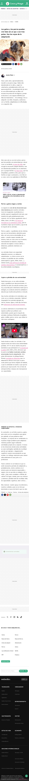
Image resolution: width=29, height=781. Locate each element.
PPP (2, 655)
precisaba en (13, 358)
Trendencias (4, 735)
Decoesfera (4, 738)
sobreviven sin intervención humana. (14, 304)
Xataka (3, 691)
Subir (23, 679)
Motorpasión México (19, 768)
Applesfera (4, 698)
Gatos (11, 22)
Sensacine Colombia (19, 762)
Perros (3, 8)
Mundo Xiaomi (5, 704)
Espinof (16, 709)
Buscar (22, 671)
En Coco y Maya (6, 192)
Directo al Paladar (6, 720)
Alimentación (18, 643)
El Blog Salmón (18, 735)
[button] (10, 75)
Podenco (17, 655)
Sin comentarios (7, 64)
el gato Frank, (19, 170)
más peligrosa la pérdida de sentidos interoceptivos (13, 264)
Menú (2, 4)
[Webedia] (5, 680)
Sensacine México (19, 759)
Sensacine (17, 705)
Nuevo (27, 4)
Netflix (16, 22)
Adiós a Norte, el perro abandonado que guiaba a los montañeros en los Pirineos (14, 196)
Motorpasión (18, 720)
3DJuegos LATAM (19, 753)
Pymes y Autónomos (19, 738)
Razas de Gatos (5, 639)
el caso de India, (18, 164)
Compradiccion (5, 741)
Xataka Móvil (4, 694)
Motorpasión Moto (19, 723)
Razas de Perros (19, 639)
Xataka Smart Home (6, 701)
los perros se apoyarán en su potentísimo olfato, (12, 221)
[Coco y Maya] (14, 3)
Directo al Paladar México (8, 768)
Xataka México (5, 753)
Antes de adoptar (12, 8)
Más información (23, 779)
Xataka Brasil (5, 756)
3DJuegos (17, 691)
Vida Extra (17, 694)
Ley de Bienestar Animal (7, 651)
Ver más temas (5, 661)
